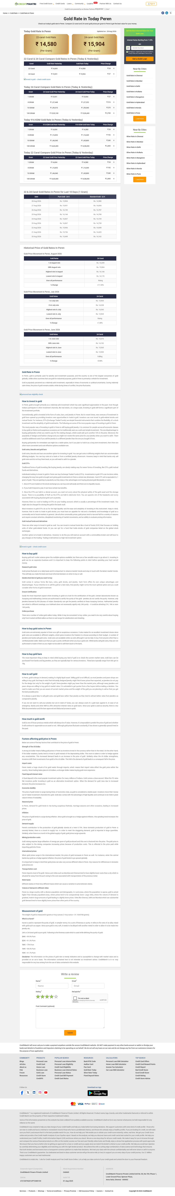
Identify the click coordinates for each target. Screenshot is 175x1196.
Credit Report (140, 1067)
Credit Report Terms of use (145, 53)
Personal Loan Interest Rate (65, 1061)
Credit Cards (60, 4)
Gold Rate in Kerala (134, 108)
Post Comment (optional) (45, 1006)
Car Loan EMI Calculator (115, 1070)
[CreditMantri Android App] (121, 1093)
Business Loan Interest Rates (66, 1070)
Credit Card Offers (142, 1061)
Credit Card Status (61, 1078)
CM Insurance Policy (86, 1191)
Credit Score (41, 1076)
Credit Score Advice (142, 1078)
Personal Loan (41, 1061)
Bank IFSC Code (90, 1061)
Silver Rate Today (90, 1073)
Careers (99, 1191)
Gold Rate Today (90, 1070)
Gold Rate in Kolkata (134, 92)
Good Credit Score (142, 1073)
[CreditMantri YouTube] (45, 1092)
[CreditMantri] (25, 4)
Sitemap (41, 1191)
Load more (140, 119)
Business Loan (42, 1070)
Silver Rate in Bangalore (136, 158)
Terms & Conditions (148, 51)
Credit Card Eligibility (63, 1067)
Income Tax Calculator (114, 1067)
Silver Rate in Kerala (134, 169)
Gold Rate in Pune (133, 113)
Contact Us (117, 4)
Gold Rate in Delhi (133, 86)
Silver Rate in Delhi (134, 147)
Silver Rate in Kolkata (135, 152)
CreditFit (90, 4)
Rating (39, 991)
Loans (69, 4)
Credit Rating (140, 1076)
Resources (24, 1076)
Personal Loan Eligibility (64, 1064)
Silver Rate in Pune (134, 174)
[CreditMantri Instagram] (40, 1092)
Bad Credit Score (141, 1070)
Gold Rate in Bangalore (135, 97)
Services (23, 1191)
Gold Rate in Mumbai (134, 81)
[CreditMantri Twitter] (28, 1092)
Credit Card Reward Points (145, 1064)
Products (32, 1191)
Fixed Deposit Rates (91, 1076)
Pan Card (87, 1067)
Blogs (22, 1061)
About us (23, 1067)
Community (79, 4)
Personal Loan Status (63, 1073)
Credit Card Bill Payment (64, 1076)
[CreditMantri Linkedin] (34, 1092)
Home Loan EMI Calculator (116, 1064)
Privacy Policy (131, 53)
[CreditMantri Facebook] (22, 1092)
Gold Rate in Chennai (134, 76)
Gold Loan (40, 1073)
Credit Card (40, 1064)
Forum (22, 1073)
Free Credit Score (46, 4)
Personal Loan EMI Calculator (117, 1061)
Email (74, 981)
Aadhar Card (88, 1064)
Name (38, 981)
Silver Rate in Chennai (135, 136)
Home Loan (40, 1067)
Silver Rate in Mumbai (135, 142)
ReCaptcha (76, 991)
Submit (70, 1033)
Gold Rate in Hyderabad (136, 102)
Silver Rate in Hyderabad (136, 163)
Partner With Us (105, 4)
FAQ (21, 1070)
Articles (22, 1064)
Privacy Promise (70, 1191)
